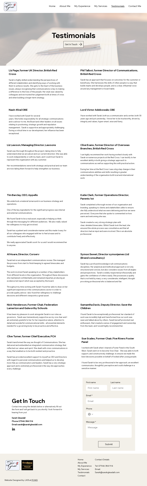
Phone (89, 408)
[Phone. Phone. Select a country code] (90, 414)
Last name (115, 382)
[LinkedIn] (13, 429)
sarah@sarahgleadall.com (29, 424)
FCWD (35, 480)
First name (91, 382)
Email (89, 395)
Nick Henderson (17, 304)
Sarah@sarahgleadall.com (107, 472)
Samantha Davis (90, 304)
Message (91, 422)
